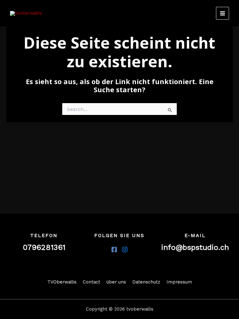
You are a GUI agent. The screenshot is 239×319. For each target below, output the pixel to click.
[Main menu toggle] (222, 13)
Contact (91, 282)
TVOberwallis (62, 282)
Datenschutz (146, 282)
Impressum (179, 282)
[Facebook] (114, 249)
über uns (116, 282)
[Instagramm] (125, 249)
